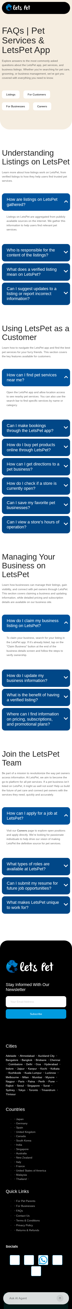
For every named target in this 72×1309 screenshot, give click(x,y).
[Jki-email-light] (57, 1260)
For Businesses (15, 106)
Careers (42, 106)
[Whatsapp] (43, 1260)
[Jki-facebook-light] (29, 1260)
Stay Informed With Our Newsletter (27, 987)
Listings (10, 94)
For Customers (37, 94)
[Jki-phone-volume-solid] (36, 1271)
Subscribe (36, 1013)
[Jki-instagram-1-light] (15, 1260)
